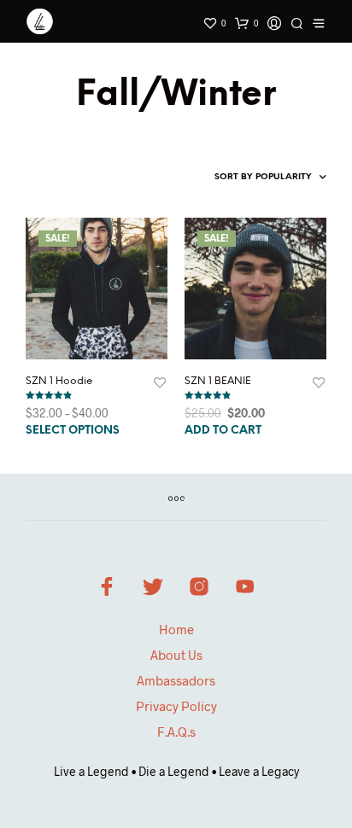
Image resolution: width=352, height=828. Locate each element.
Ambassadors (176, 680)
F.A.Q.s (176, 731)
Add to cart (223, 430)
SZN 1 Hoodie (59, 381)
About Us (176, 654)
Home (176, 629)
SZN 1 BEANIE (218, 381)
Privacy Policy (176, 706)
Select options (73, 430)
